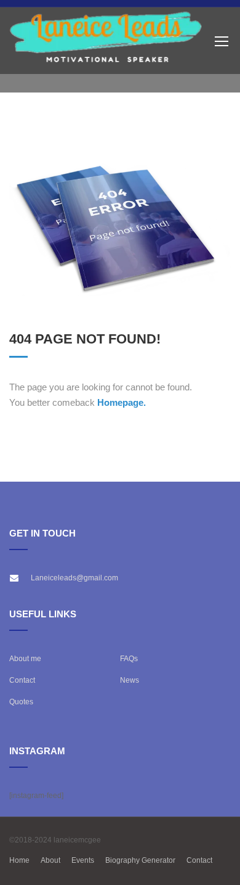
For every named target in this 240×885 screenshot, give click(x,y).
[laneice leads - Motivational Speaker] (106, 41)
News (129, 680)
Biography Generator (140, 860)
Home (19, 860)
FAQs (129, 658)
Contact (22, 680)
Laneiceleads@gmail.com (74, 578)
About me (25, 658)
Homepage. (121, 402)
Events (82, 860)
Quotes (21, 702)
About (50, 860)
